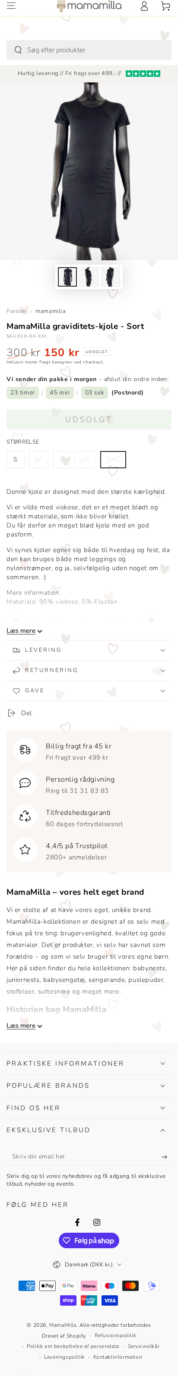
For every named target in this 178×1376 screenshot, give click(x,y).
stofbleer (20, 991)
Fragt (45, 362)
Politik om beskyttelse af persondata (73, 1346)
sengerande (107, 979)
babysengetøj (64, 979)
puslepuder (145, 979)
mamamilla (50, 311)
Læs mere (20, 631)
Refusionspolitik (116, 1335)
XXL (116, 461)
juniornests (23, 979)
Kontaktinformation (118, 1357)
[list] (89, 800)
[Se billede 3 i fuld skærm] (110, 277)
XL (88, 461)
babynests (149, 968)
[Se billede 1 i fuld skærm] (67, 277)
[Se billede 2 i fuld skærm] (89, 277)
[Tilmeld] (167, 1157)
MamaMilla (62, 1325)
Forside (16, 311)
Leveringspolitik (64, 1357)
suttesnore (54, 991)
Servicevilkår (144, 1346)
